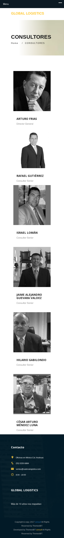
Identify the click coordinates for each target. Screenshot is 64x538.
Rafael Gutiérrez (30, 176)
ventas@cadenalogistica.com (28, 469)
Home (14, 43)
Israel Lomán (27, 233)
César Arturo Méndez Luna (27, 423)
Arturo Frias (26, 119)
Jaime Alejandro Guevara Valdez (29, 296)
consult (38, 522)
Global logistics (27, 13)
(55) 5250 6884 (22, 463)
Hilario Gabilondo (31, 360)
